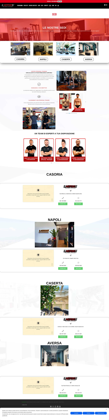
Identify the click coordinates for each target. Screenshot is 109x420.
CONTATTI (46, 5)
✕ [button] (106, 409)
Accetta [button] (76, 413)
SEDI (50, 5)
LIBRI (39, 5)
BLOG (42, 5)
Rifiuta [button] (88, 413)
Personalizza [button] (101, 413)
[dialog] (54, 414)
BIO (56, 5)
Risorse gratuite (33, 5)
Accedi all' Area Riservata (54, 1)
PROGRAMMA (20, 5)
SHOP (53, 5)
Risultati (26, 5)
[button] (66, 113)
